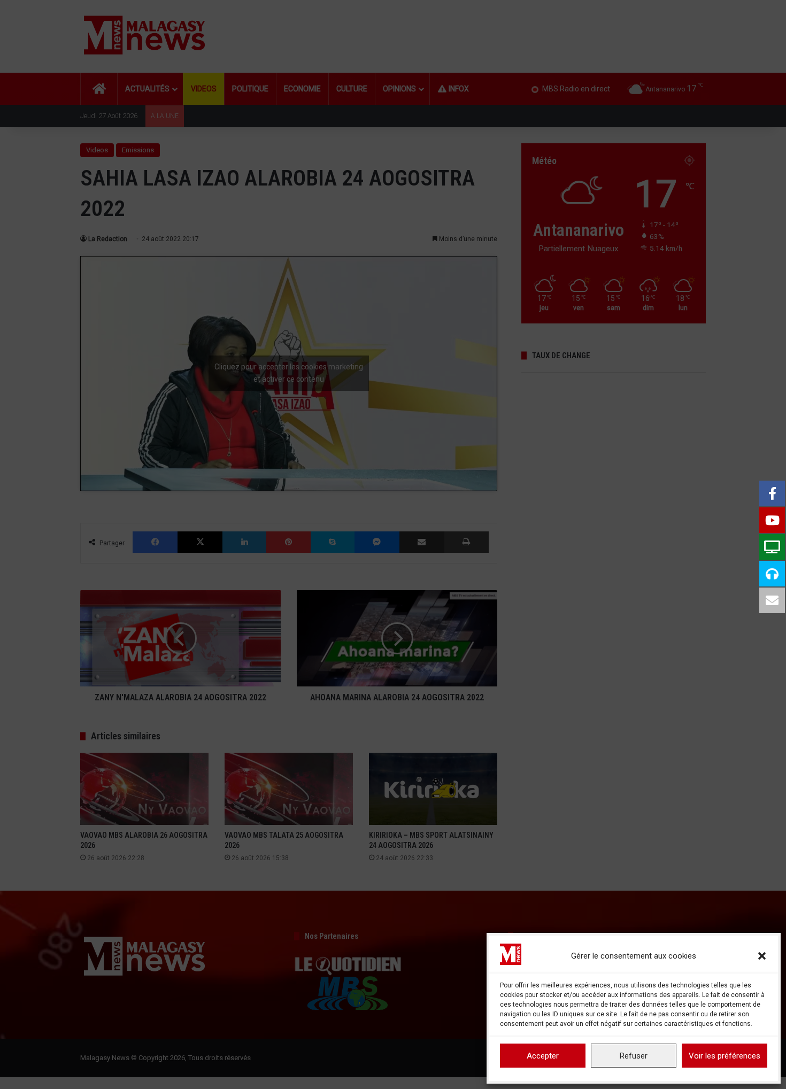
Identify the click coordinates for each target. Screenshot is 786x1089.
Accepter (543, 1056)
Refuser (634, 1056)
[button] (762, 956)
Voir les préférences (724, 1056)
